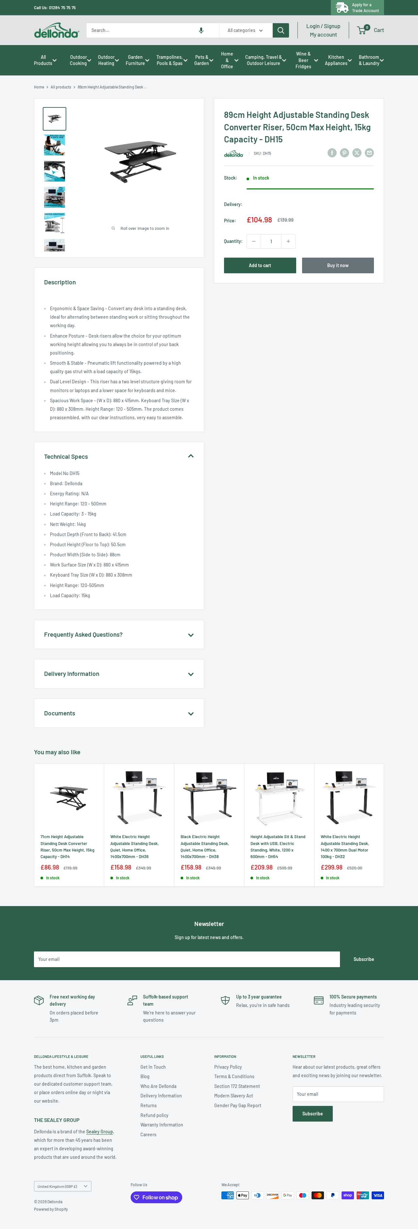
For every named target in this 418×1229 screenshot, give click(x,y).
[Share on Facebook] (332, 152)
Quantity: (233, 241)
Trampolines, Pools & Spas (169, 60)
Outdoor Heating (106, 60)
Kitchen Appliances (336, 60)
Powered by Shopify (51, 1209)
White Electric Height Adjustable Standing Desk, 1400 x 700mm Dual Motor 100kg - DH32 (345, 846)
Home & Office (227, 60)
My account (323, 30)
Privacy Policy (228, 1067)
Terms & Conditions (234, 1076)
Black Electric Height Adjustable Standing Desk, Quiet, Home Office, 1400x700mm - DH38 (205, 846)
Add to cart (260, 265)
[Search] (281, 30)
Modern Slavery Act (233, 1095)
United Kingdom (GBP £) (57, 1186)
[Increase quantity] (288, 241)
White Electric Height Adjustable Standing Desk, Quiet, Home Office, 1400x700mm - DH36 (134, 846)
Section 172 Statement (237, 1086)
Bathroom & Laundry (369, 60)
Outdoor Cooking (78, 60)
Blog (145, 1076)
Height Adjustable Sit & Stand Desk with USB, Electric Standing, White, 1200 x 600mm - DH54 (277, 846)
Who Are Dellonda (158, 1086)
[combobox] (153, 30)
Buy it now (338, 265)
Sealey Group (99, 1131)
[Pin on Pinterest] (344, 152)
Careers (148, 1134)
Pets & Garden (201, 60)
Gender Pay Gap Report (237, 1105)
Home (39, 87)
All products (61, 87)
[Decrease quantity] (254, 241)
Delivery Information (161, 1095)
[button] (201, 30)
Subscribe (364, 959)
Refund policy (154, 1115)
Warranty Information (161, 1124)
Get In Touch (153, 1067)
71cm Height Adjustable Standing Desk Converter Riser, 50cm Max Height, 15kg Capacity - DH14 (67, 846)
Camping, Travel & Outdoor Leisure (263, 60)
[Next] (384, 825)
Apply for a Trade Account (365, 7)
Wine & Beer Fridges (303, 60)
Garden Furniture (135, 60)
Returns (148, 1105)
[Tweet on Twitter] (357, 152)
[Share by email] (369, 152)
